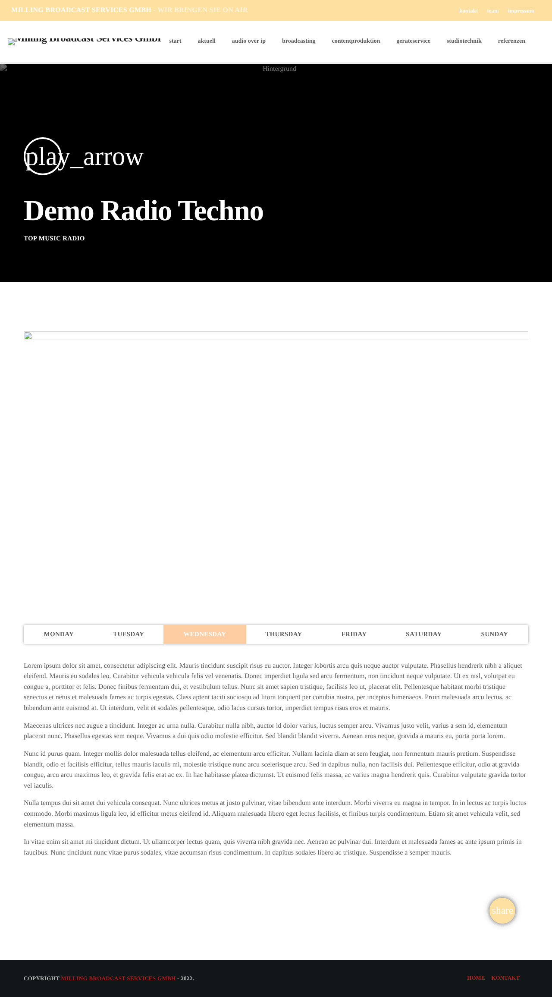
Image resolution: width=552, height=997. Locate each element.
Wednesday (204, 634)
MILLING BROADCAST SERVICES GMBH (129, 10)
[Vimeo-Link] (84, 41)
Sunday (494, 634)
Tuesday (128, 634)
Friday (354, 634)
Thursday (283, 634)
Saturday (424, 634)
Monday (59, 634)
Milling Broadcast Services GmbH (118, 978)
